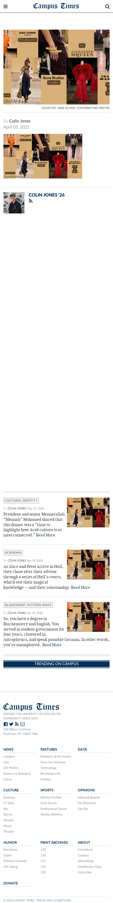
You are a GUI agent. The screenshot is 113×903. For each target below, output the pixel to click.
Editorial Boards (89, 797)
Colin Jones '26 (47, 195)
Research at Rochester (55, 756)
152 (43, 866)
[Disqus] (56, 286)
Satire (7, 855)
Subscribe (84, 872)
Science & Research (17, 773)
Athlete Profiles (50, 797)
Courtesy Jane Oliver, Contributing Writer (76, 108)
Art (5, 808)
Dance (7, 814)
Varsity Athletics (51, 814)
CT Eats (8, 803)
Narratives (10, 849)
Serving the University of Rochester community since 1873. (32, 716)
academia (13, 552)
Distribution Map (89, 866)
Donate (10, 883)
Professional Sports (53, 808)
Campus (9, 756)
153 (43, 872)
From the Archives (52, 762)
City (6, 762)
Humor (10, 843)
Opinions (86, 790)
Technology (48, 767)
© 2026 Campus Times (18, 900)
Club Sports (48, 803)
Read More (45, 535)
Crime (7, 779)
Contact (83, 855)
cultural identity (21, 500)
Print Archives (54, 843)
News (8, 749)
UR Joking (10, 866)
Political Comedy (15, 861)
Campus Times (56, 6)
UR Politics (11, 767)
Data (82, 749)
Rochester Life (50, 773)
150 (43, 855)
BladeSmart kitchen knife (28, 605)
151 (43, 861)
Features (48, 749)
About (84, 843)
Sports (46, 790)
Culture (11, 790)
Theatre (8, 831)
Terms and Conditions (53, 900)
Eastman (9, 797)
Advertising (85, 861)
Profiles (45, 779)
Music (7, 826)
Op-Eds (83, 808)
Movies (8, 820)
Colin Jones (19, 121)
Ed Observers (87, 803)
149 (43, 849)
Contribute (85, 849)
